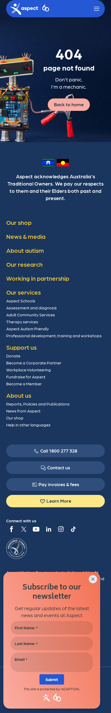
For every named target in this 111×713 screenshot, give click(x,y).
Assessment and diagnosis (31, 307)
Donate (13, 355)
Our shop (14, 417)
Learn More (58, 500)
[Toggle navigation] (96, 9)
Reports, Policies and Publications (38, 403)
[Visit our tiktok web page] (73, 529)
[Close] (93, 579)
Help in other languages (28, 424)
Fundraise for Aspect (25, 376)
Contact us (58, 467)
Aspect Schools (20, 300)
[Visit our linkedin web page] (48, 529)
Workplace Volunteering (28, 369)
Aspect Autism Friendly (27, 328)
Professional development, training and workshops (54, 335)
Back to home (69, 104)
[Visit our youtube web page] (36, 529)
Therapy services (22, 321)
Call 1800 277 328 (58, 450)
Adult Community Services (30, 314)
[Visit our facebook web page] (11, 529)
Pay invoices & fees (58, 484)
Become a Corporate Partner (33, 362)
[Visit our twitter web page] (24, 529)
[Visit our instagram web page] (61, 529)
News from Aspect (23, 410)
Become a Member (24, 383)
